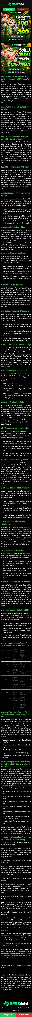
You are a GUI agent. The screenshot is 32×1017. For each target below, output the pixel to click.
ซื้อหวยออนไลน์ (11, 597)
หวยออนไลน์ (27, 298)
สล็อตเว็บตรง (27, 527)
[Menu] (2, 4)
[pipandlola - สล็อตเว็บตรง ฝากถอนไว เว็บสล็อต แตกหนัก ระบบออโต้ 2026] (16, 3)
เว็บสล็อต (3, 465)
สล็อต (4, 131)
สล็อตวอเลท (14, 411)
